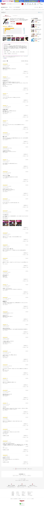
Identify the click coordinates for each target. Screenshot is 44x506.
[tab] (7, 15)
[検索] (22, 4)
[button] (28, 4)
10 (25, 468)
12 (28, 468)
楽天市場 (2, 9)
